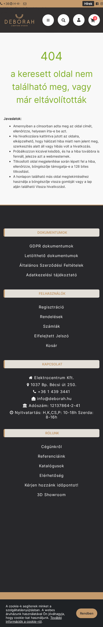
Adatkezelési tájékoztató (51, 275)
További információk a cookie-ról (34, 619)
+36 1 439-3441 (5, 4)
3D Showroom (51, 494)
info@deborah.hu (32, 6)
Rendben (86, 613)
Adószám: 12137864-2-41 (53, 405)
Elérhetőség (52, 475)
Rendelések (51, 316)
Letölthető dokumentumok (51, 255)
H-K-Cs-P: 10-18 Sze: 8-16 (15, 4)
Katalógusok (51, 466)
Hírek (88, 4)
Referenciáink (51, 456)
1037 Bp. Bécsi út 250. (52, 384)
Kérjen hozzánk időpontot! (51, 485)
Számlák (51, 326)
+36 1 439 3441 (53, 391)
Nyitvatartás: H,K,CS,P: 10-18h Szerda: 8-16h (53, 414)
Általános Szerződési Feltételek (51, 265)
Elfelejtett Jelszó (51, 336)
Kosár (51, 345)
